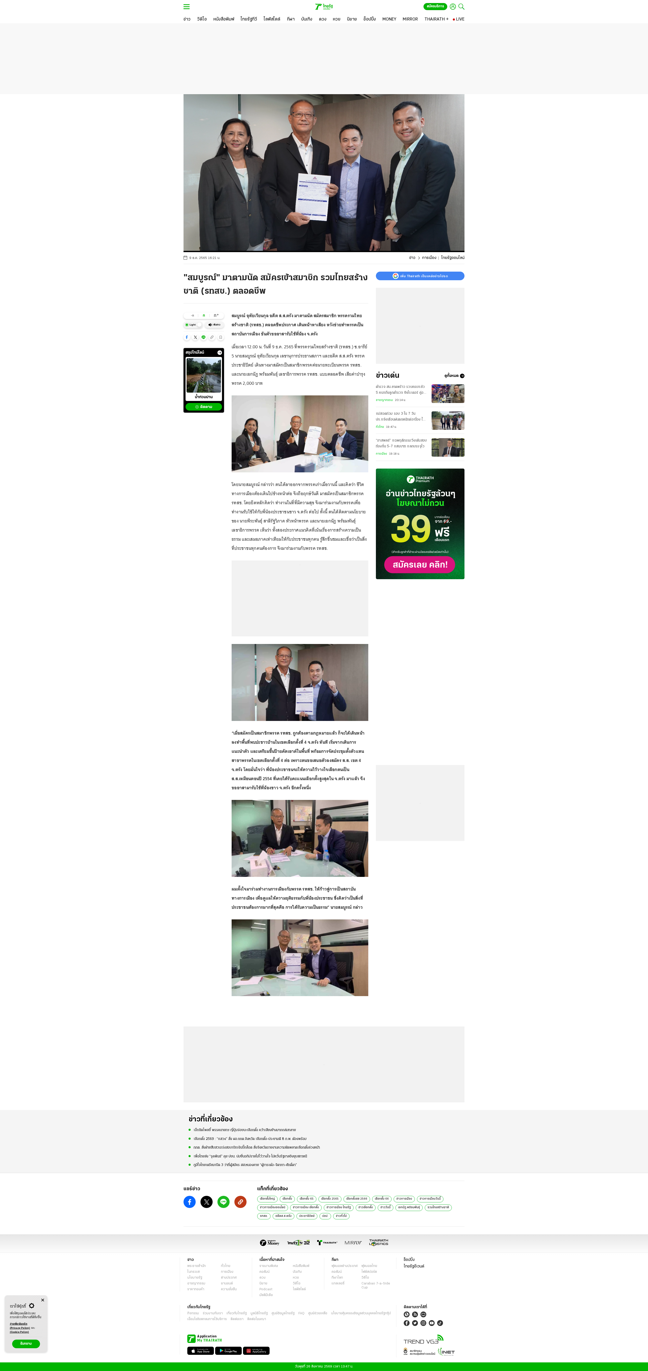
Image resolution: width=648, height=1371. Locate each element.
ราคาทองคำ (195, 1289)
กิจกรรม (193, 1313)
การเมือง (429, 258)
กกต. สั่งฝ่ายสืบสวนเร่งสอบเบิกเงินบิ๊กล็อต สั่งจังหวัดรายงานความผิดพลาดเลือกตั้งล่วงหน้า (257, 1148)
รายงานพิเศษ (268, 1266)
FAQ (301, 1313)
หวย (296, 1278)
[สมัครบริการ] (420, 524)
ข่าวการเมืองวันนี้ (430, 1198)
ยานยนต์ (227, 1283)
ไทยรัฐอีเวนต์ (414, 1266)
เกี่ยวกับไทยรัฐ (237, 1313)
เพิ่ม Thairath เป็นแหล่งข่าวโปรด (424, 276)
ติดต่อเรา (237, 1319)
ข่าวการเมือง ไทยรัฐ (339, 1207)
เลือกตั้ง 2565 (330, 1198)
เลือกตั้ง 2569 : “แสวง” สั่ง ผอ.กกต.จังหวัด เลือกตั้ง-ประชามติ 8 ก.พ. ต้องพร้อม (250, 1139)
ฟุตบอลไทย (369, 1266)
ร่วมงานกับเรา (213, 1313)
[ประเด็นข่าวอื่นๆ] (219, 352)
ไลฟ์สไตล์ (299, 1289)
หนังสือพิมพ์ (301, 1266)
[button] (187, 337)
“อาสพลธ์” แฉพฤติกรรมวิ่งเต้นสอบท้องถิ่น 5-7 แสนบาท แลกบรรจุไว (401, 443)
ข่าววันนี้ (385, 1207)
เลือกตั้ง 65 (307, 1198)
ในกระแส (193, 1272)
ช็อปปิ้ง (409, 1260)
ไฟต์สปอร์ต (369, 1272)
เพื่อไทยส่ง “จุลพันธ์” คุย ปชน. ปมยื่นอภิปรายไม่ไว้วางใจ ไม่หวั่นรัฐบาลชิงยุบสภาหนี (250, 1156)
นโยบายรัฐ (194, 1278)
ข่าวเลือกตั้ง (365, 1207)
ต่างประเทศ (229, 1278)
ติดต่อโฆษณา (256, 1319)
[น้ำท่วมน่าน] (204, 375)
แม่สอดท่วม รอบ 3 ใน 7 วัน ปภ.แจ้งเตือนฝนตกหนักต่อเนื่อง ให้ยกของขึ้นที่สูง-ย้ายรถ (400, 417)
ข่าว (412, 258)
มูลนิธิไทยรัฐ (259, 1313)
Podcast (265, 1289)
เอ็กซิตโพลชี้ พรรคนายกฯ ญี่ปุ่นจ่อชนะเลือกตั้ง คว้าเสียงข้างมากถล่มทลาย (245, 1130)
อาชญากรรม (384, 400)
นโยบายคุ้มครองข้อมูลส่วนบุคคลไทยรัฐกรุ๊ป (361, 1313)
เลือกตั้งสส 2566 (356, 1198)
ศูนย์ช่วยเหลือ (317, 1313)
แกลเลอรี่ (338, 1283)
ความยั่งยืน (229, 1289)
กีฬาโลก (337, 1278)
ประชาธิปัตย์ (307, 1216)
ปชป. (325, 1216)
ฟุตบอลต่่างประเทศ (345, 1266)
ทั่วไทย (380, 427)
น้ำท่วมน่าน (204, 397)
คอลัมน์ (264, 1272)
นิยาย (263, 1283)
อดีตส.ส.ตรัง (283, 1216)
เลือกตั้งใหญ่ (267, 1198)
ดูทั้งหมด (451, 376)
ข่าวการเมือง (404, 1198)
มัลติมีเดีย (266, 1295)
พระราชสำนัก (196, 1266)
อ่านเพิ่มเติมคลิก (20, 1326)
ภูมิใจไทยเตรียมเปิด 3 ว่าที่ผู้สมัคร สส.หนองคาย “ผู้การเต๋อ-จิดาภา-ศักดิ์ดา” (245, 1165)
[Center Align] (42, 1300)
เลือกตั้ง (287, 1198)
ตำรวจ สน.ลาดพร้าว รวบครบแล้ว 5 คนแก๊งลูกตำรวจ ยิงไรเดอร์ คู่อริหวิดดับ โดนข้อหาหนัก (400, 390)
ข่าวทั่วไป (341, 1216)
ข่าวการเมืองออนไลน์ (272, 1207)
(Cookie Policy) (19, 1332)
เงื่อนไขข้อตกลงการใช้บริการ (207, 1319)
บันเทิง (297, 1272)
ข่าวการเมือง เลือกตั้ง (306, 1207)
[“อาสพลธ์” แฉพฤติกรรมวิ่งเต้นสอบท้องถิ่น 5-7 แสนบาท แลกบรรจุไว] (448, 447)
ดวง (262, 1278)
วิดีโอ (296, 1283)
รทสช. (264, 1216)
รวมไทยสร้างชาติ (438, 1207)
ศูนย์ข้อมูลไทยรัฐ (283, 1313)
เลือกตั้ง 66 (382, 1198)
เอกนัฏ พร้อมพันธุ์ (409, 1207)
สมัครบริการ (435, 6)
